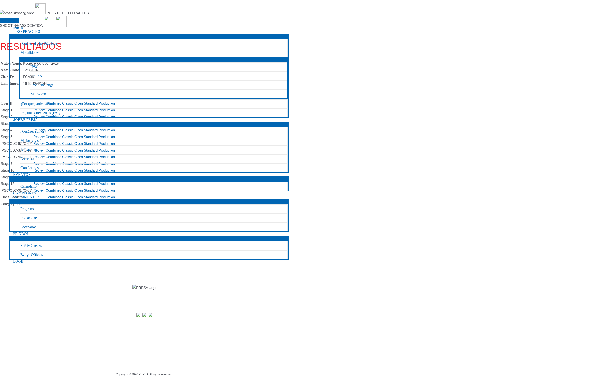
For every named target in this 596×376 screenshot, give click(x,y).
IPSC (34, 67)
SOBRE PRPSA (25, 120)
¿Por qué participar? (35, 104)
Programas (28, 209)
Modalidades (29, 52)
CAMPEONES (24, 193)
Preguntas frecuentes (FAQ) (40, 113)
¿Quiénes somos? (33, 131)
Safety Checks (31, 245)
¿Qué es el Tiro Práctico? (38, 43)
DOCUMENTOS (26, 197)
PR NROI (20, 234)
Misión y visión (31, 140)
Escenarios (28, 227)
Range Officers (31, 255)
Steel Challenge (42, 85)
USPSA (36, 76)
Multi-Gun (38, 94)
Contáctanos (29, 168)
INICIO (19, 28)
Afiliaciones (29, 150)
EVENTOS (21, 174)
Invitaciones (29, 218)
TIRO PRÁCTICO (27, 32)
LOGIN (19, 261)
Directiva (27, 159)
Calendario (28, 186)
